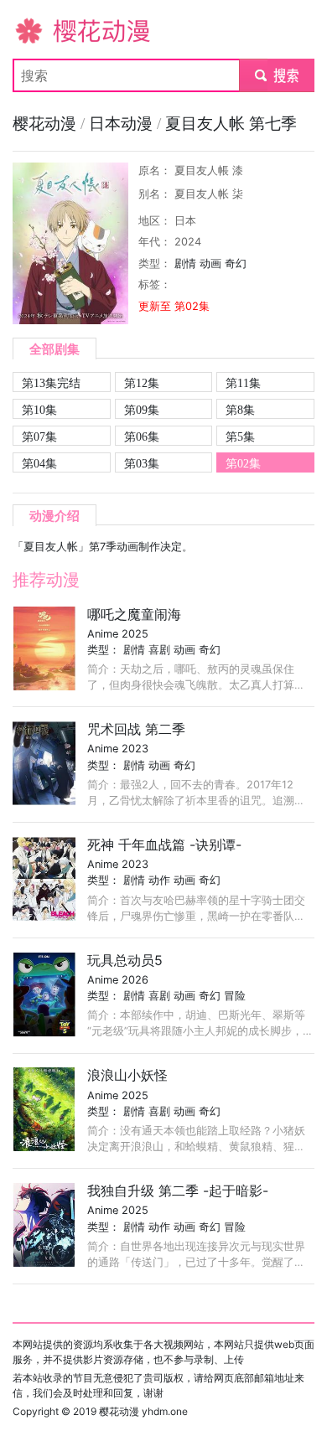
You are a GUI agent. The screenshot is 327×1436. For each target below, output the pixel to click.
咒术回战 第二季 (136, 729)
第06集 (141, 436)
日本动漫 (123, 123)
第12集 (141, 383)
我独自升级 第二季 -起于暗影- (177, 1190)
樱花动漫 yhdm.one (143, 1411)
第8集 (240, 409)
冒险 (235, 995)
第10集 (39, 409)
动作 (159, 880)
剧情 (185, 263)
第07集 (39, 436)
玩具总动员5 (125, 960)
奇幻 (236, 263)
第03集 (141, 463)
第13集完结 (51, 383)
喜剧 (159, 649)
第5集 (240, 436)
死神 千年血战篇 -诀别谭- (164, 844)
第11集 (243, 383)
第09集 (141, 409)
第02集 (243, 463)
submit (277, 75)
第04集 (39, 463)
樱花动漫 (39, 30)
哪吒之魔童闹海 (134, 614)
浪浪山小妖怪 (127, 1075)
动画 (210, 263)
